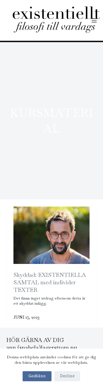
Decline (67, 376)
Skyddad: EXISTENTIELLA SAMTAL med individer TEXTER (49, 282)
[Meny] (94, 20)
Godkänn (37, 376)
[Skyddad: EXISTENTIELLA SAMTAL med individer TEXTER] (51, 235)
